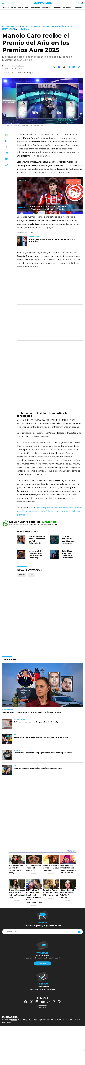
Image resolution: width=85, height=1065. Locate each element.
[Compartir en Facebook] (59, 67)
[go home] (42, 1017)
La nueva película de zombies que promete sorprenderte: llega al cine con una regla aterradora (70, 544)
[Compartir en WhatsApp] (54, 67)
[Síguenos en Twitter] (31, 1001)
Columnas (57, 7)
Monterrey (46, 7)
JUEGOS (6, 7)
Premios (23, 29)
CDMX (13, 7)
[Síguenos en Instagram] (37, 1001)
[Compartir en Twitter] (64, 67)
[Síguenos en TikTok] (48, 1001)
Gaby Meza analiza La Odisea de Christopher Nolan (67, 555)
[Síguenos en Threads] (54, 1001)
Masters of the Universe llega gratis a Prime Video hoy (36, 554)
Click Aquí (42, 963)
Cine (31, 575)
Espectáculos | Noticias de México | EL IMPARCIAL (38, 27)
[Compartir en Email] (73, 67)
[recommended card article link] (22, 241)
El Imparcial (10, 26)
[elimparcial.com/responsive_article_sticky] (83, 1050)
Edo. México (23, 7)
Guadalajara (35, 7)
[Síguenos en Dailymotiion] (59, 1001)
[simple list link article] (42, 686)
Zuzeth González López (14, 66)
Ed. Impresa (67, 7)
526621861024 (42, 955)
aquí (55, 524)
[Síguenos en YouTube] (43, 1002)
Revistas (78, 7)
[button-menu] (3, 3)
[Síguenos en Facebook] (25, 1001)
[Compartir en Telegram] (68, 67)
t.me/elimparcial (42, 986)
